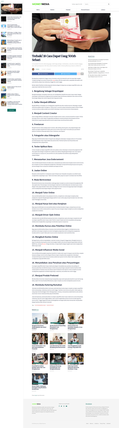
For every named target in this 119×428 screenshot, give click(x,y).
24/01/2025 (52, 330)
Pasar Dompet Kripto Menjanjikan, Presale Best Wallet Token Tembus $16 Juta (14, 26)
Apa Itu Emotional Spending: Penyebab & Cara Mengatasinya (58, 327)
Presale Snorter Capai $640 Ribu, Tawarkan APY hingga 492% (14, 65)
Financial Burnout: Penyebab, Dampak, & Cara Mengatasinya (75, 327)
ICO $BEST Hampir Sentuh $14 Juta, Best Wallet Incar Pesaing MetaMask (14, 57)
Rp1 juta (44, 244)
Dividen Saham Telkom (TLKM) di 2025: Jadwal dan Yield (13, 95)
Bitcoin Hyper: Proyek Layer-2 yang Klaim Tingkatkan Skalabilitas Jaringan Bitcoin (14, 41)
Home (87, 423)
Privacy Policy (102, 423)
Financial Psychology (55, 322)
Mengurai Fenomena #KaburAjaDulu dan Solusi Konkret (39, 327)
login (36, 395)
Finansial (68, 9)
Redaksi (37, 69)
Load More (11, 110)
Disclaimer (108, 423)
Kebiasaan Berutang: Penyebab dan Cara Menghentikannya (55, 367)
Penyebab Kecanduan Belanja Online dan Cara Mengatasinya (38, 367)
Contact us (96, 423)
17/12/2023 (43, 69)
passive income (50, 305)
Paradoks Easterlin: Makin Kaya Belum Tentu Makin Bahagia (13, 72)
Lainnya (103, 9)
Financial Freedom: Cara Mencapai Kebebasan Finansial (39, 347)
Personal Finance (85, 9)
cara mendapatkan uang (40, 305)
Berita (38, 9)
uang (53, 80)
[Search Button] (109, 4)
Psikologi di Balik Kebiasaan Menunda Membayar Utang (73, 367)
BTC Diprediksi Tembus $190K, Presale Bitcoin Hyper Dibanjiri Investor (14, 49)
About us (91, 423)
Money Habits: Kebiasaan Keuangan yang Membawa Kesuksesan (39, 387)
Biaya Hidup (35, 322)
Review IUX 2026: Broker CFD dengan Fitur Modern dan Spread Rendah (14, 18)
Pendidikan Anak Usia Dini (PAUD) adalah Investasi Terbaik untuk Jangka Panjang (14, 103)
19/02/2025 (34, 330)
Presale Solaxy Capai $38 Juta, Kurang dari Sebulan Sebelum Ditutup (14, 80)
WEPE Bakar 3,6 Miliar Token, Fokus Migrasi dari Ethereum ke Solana (14, 34)
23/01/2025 (70, 349)
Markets (52, 9)
